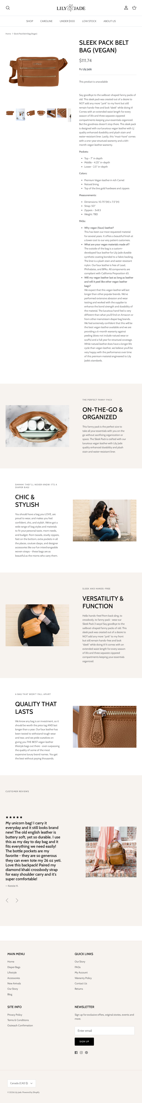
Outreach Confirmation (20, 1025)
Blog (9, 994)
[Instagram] (81, 1052)
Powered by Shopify (31, 1092)
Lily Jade (87, 69)
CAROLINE (46, 21)
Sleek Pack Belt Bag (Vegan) (25, 33)
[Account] (125, 8)
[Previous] (7, 900)
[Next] (17, 900)
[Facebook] (76, 1052)
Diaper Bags (13, 967)
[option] (38, 71)
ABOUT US (110, 21)
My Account (81, 972)
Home (8, 33)
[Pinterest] (86, 1052)
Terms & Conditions (18, 1020)
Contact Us (81, 983)
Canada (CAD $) (19, 1083)
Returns (79, 988)
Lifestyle (12, 972)
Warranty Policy (83, 978)
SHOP (29, 21)
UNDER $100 (67, 21)
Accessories (13, 978)
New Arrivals (14, 983)
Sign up (84, 1041)
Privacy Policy (14, 1014)
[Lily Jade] (71, 8)
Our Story (12, 988)
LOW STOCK (89, 21)
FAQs (78, 967)
